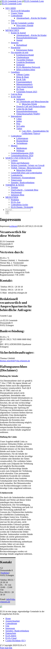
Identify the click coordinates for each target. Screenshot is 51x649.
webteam (13, 226)
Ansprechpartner (12, 621)
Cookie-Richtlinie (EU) (15, 640)
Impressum (10, 628)
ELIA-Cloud (10, 638)
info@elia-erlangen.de (7, 600)
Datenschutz (10, 633)
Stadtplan (5, 573)
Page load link (6, 648)
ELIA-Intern (10, 636)
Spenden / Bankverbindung (17, 631)
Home (8, 618)
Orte (7, 626)
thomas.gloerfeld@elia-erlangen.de (15, 361)
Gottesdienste (11, 623)
